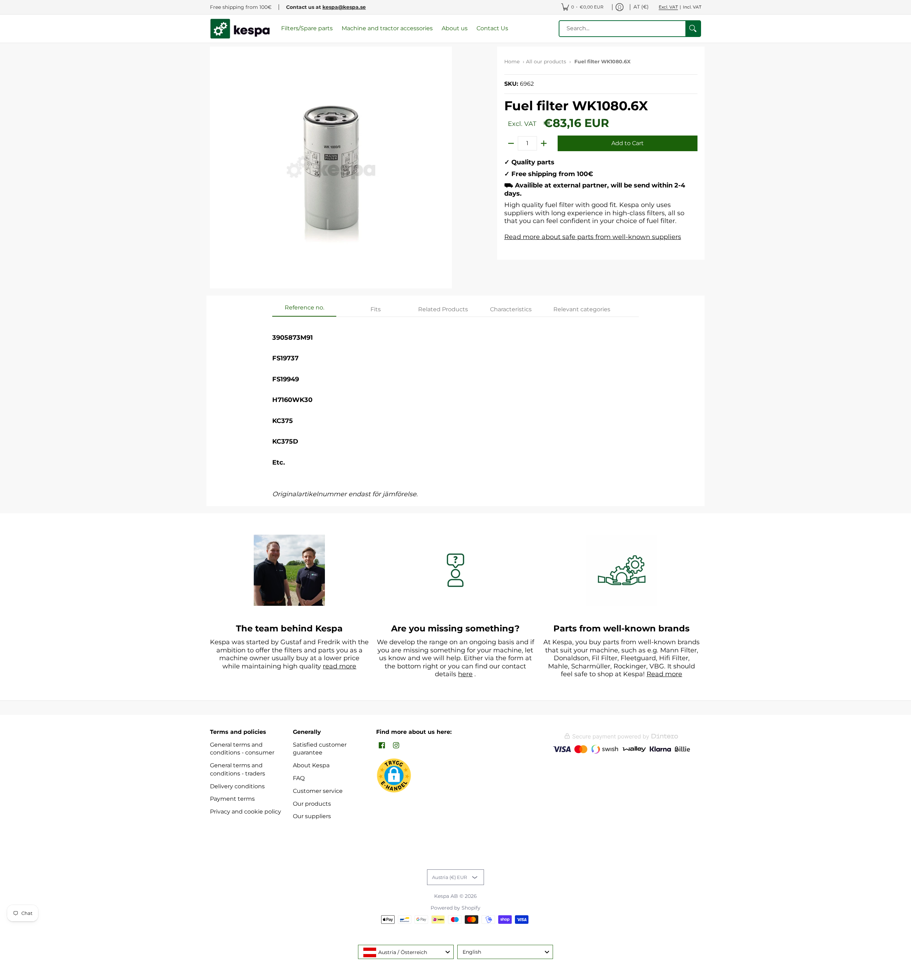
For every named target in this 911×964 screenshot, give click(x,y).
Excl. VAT (668, 7)
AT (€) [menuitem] (641, 7)
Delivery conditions (237, 786)
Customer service (318, 791)
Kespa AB (446, 896)
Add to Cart (627, 143)
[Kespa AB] (240, 29)
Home (512, 61)
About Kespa (311, 765)
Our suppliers (312, 816)
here (465, 674)
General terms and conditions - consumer (242, 748)
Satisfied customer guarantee (320, 748)
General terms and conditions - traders (237, 769)
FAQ (299, 778)
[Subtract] (511, 143)
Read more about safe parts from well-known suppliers (592, 237)
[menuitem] (582, 7)
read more (339, 666)
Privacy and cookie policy (245, 811)
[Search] (692, 28)
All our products (546, 61)
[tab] (304, 310)
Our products (312, 803)
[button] (382, 746)
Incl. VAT (692, 7)
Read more (664, 674)
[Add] (544, 143)
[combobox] (406, 952)
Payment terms (232, 798)
